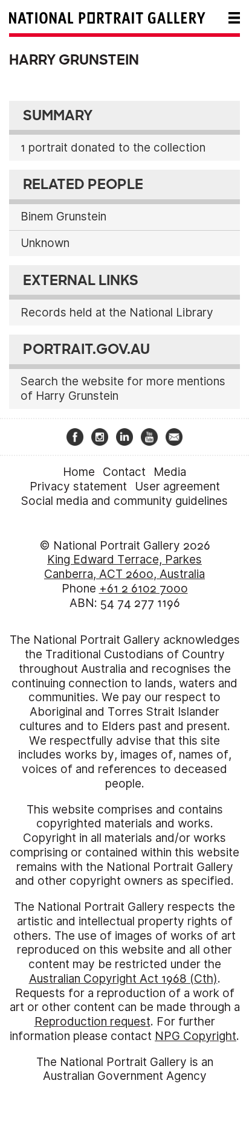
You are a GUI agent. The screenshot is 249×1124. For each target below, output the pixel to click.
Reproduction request (92, 1022)
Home (79, 472)
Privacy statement (78, 486)
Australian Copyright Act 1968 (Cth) (123, 979)
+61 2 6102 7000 (143, 589)
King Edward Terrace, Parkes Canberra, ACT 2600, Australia (124, 567)
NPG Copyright (195, 1036)
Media (170, 472)
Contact (124, 472)
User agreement (177, 486)
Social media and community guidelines (124, 501)
